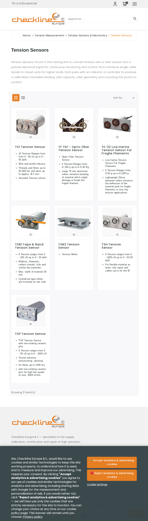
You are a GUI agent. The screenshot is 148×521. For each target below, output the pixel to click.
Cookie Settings (97, 484)
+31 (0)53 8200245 (25, 3)
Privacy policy (33, 517)
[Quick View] (30, 137)
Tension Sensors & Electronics (87, 35)
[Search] (134, 19)
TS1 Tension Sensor (30, 147)
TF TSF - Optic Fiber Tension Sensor (73, 148)
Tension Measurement (49, 35)
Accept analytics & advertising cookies (113, 462)
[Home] (74, 424)
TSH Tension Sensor (111, 246)
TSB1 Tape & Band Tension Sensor (29, 246)
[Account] (115, 4)
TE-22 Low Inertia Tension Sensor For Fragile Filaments (117, 150)
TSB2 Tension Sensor (69, 246)
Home (27, 35)
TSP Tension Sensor (30, 334)
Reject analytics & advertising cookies (114, 475)
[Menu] (134, 4)
